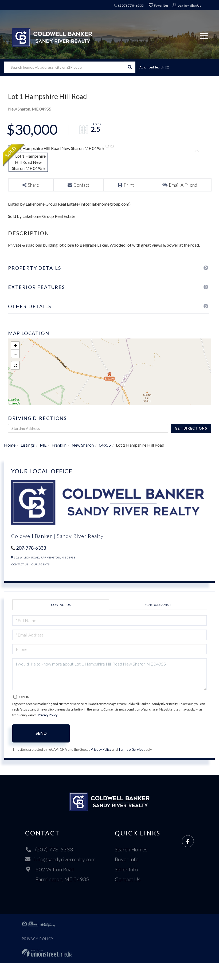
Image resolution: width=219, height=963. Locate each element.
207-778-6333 (31, 548)
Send (41, 733)
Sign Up (195, 5)
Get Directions (191, 428)
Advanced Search (151, 67)
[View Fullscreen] (15, 365)
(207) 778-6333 (130, 5)
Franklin (59, 444)
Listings (28, 444)
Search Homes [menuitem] (131, 849)
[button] (129, 67)
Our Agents (40, 564)
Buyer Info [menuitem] (127, 859)
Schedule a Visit (158, 605)
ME (43, 444)
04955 (105, 444)
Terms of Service (130, 749)
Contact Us (19, 564)
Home (9, 444)
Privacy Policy (47, 715)
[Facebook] (188, 841)
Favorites (161, 5)
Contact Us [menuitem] (127, 879)
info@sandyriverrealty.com (64, 859)
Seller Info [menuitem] (126, 869)
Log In (182, 5)
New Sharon (83, 444)
